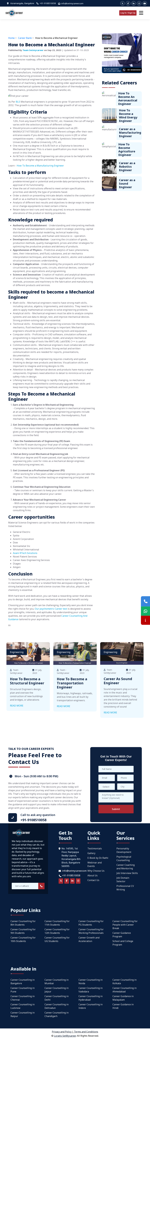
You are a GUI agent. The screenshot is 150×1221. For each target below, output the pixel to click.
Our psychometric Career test (50, 608)
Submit (116, 809)
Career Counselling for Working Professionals (91, 931)
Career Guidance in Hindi (123, 1006)
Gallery (91, 853)
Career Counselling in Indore (91, 1006)
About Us (92, 875)
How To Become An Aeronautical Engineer (127, 98)
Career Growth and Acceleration (89, 939)
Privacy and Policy (61, 1031)
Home (11, 38)
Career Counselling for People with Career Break (125, 925)
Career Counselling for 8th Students (23, 923)
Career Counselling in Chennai (23, 998)
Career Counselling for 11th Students (57, 923)
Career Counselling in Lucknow (23, 1006)
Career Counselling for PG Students (91, 923)
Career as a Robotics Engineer (127, 166)
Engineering (16, 652)
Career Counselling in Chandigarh (57, 1014)
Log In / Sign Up (127, 12)
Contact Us (93, 880)
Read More (16, 705)
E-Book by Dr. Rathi (97, 857)
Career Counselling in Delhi (57, 998)
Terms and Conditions (86, 1031)
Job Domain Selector (122, 879)
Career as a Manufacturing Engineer (130, 132)
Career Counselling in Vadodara (91, 989)
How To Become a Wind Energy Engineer (128, 115)
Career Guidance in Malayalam (123, 998)
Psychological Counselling (123, 858)
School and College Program (122, 942)
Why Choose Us (95, 870)
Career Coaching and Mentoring (125, 866)
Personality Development (123, 850)
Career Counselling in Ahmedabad (124, 989)
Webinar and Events (94, 864)
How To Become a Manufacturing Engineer (40, 165)
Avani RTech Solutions (25, 553)
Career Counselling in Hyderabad (91, 998)
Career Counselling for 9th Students (23, 931)
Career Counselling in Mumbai (57, 981)
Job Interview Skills (127, 873)
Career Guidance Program (121, 934)
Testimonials (94, 848)
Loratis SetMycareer (65, 1035)
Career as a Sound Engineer (127, 183)
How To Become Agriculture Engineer (126, 149)
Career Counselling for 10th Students (23, 939)
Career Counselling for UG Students (57, 939)
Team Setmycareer (33, 50)
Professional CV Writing (125, 887)
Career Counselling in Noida (91, 981)
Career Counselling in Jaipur (57, 989)
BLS (18, 101)
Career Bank (25, 38)
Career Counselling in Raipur (23, 1014)
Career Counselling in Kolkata (124, 981)
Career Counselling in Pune (23, 989)
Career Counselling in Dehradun (57, 1006)
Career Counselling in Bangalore (23, 981)
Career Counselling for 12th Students (57, 931)
